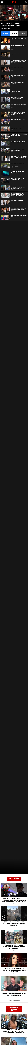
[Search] (26, 2)
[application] (14, 13)
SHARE (15, 33)
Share (6, 33)
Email (23, 33)
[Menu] (2, 2)
